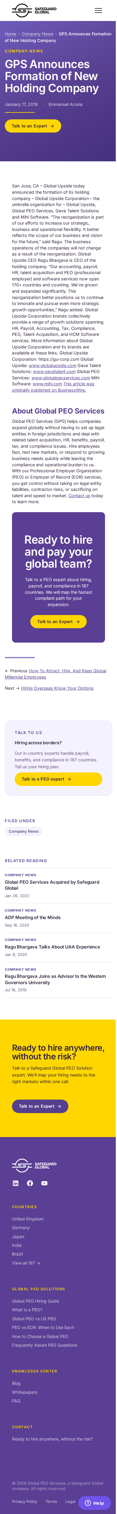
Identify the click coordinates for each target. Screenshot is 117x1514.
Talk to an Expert (29, 125)
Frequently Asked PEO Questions (44, 1345)
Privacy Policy (24, 1501)
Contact (22, 1427)
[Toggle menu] (98, 10)
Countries (24, 1207)
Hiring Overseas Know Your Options (57, 688)
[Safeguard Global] (34, 10)
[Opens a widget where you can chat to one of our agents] (94, 1503)
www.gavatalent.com (54, 371)
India (17, 1245)
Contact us (79, 495)
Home (10, 33)
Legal (70, 1501)
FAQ (16, 1400)
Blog (16, 1383)
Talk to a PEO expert (43, 778)
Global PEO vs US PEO (34, 1318)
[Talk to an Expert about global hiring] (58, 577)
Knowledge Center (34, 1371)
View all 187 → (26, 1262)
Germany (21, 1227)
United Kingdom (28, 1218)
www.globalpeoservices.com (61, 377)
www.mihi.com (47, 383)
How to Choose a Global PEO (40, 1336)
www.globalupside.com (52, 365)
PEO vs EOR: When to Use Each (43, 1327)
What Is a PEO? (27, 1309)
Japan (18, 1236)
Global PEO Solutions (38, 1289)
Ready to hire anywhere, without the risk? (52, 1438)
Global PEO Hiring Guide (35, 1300)
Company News (37, 33)
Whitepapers (24, 1392)
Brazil (17, 1253)
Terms (51, 1501)
